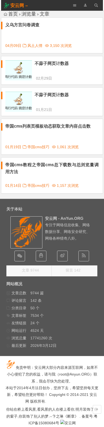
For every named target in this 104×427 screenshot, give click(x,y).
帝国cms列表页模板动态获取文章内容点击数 (48, 126)
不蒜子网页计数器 (52, 63)
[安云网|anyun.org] (68, 423)
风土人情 (34, 45)
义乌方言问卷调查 (22, 25)
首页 (13, 14)
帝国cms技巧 (38, 147)
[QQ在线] (41, 256)
